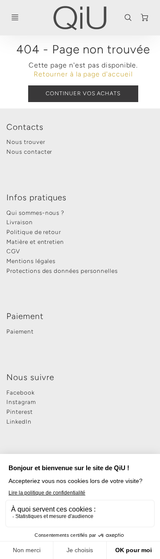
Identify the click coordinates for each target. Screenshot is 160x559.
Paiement (25, 316)
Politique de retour (33, 231)
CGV (13, 251)
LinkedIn (19, 421)
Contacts (25, 127)
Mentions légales (30, 261)
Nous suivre (30, 377)
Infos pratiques (36, 197)
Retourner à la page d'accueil (83, 74)
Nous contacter (29, 151)
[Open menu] (14, 17)
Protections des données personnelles (62, 270)
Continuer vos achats (83, 93)
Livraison (19, 222)
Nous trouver (25, 141)
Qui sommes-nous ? (35, 212)
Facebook (20, 392)
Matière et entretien (35, 241)
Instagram (21, 401)
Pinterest (19, 411)
